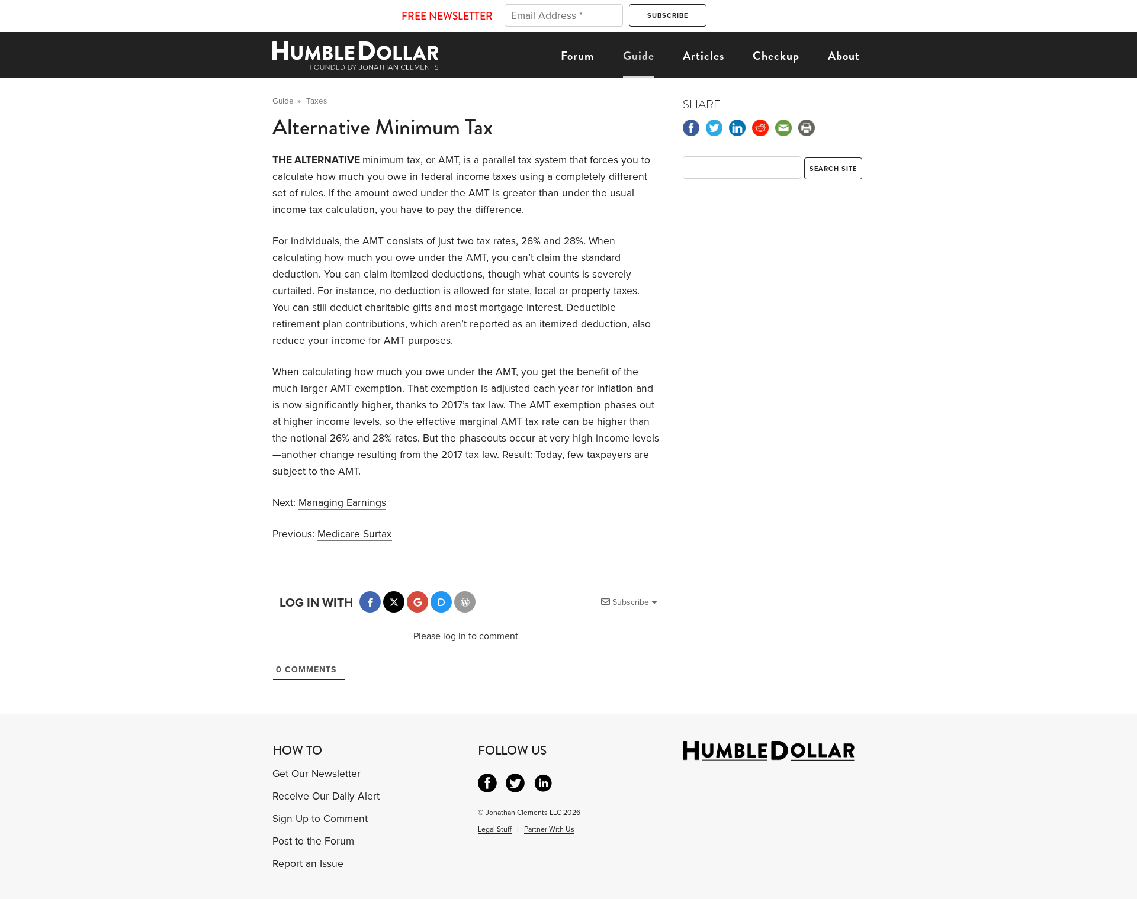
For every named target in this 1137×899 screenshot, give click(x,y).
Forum (578, 56)
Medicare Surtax (354, 534)
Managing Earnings (342, 503)
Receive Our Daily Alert (326, 796)
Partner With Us (549, 829)
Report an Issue (307, 864)
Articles (703, 56)
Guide (638, 56)
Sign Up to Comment (320, 819)
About (844, 56)
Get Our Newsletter (316, 774)
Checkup (776, 56)
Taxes (316, 101)
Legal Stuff (495, 829)
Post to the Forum (313, 841)
